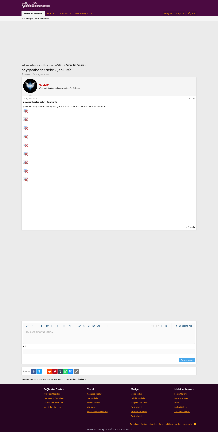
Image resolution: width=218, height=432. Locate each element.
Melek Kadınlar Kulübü (53, 402)
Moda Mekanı (137, 393)
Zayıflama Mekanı (182, 411)
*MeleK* (27, 74)
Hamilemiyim (82, 13)
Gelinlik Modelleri (138, 398)
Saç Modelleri (93, 398)
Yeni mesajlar (27, 18)
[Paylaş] (190, 98)
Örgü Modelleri (137, 407)
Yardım (178, 424)
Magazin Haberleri (139, 402)
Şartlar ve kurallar (149, 424)
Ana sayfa (187, 424)
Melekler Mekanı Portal (97, 411)
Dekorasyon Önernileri (53, 398)
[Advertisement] (109, 43)
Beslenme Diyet (181, 398)
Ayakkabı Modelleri (52, 393)
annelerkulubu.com (52, 407)
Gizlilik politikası (166, 424)
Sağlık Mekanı (180, 393)
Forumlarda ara (42, 18)
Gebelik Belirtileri (94, 393)
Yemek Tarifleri (93, 402)
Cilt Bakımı (91, 407)
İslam (176, 402)
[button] (65, 13)
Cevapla (191, 227)
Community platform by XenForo (109, 429)
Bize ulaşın (134, 424)
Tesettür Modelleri (139, 411)
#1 (194, 98)
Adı (25, 346)
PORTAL (51, 13)
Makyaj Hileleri (180, 407)
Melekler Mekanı (33, 13)
